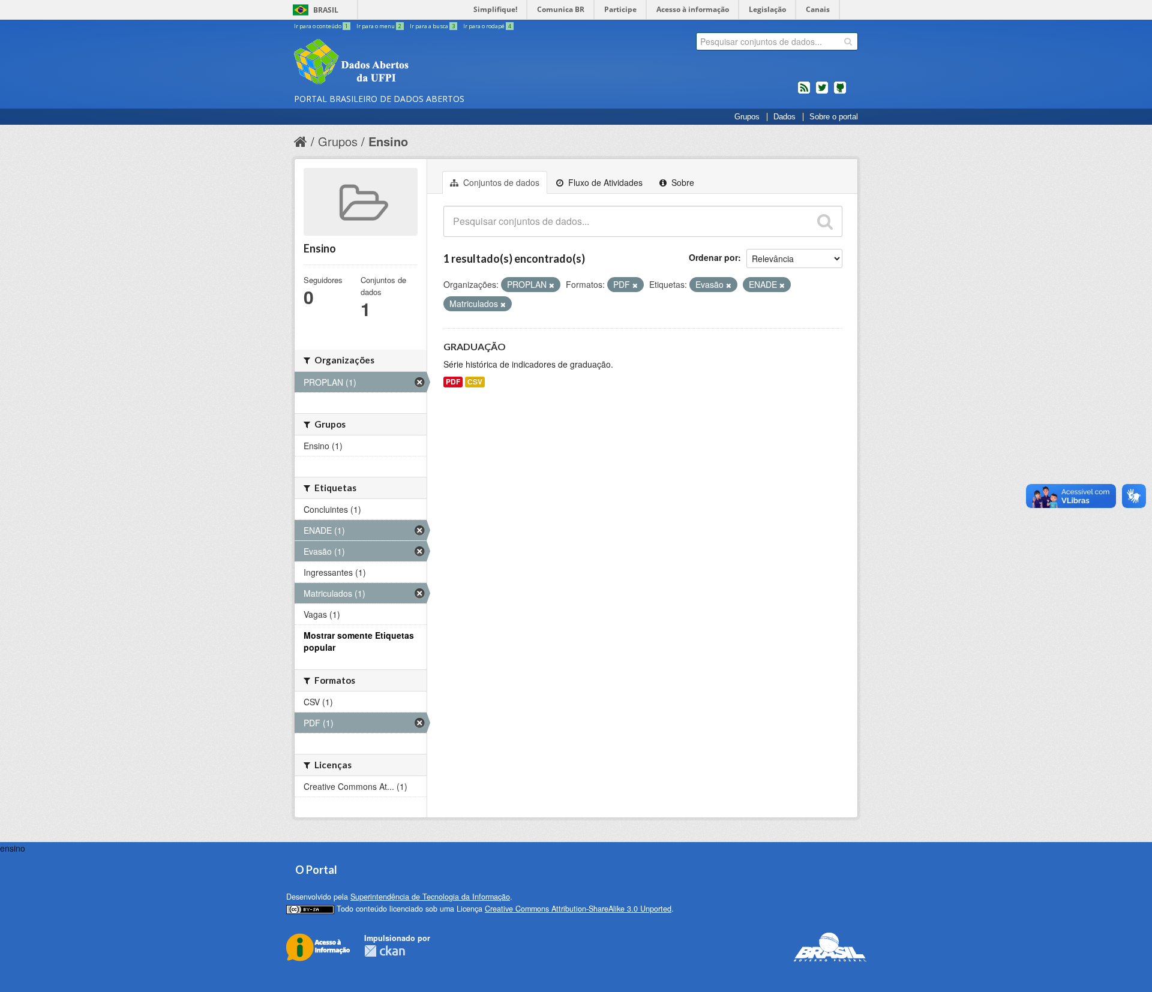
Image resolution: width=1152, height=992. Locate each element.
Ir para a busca (432, 26)
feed (804, 92)
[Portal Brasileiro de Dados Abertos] (423, 63)
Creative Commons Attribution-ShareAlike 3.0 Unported (578, 908)
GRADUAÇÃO (474, 346)
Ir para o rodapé (487, 26)
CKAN (384, 951)
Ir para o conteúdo (321, 26)
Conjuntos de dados (500, 182)
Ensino (388, 141)
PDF (453, 382)
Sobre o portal (833, 117)
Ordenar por (713, 257)
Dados (784, 117)
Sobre (681, 182)
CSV (474, 382)
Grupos (747, 117)
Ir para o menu (378, 26)
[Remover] (551, 285)
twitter (822, 92)
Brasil (325, 10)
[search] (848, 41)
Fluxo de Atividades (604, 182)
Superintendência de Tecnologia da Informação (430, 896)
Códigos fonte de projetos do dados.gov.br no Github (840, 92)
